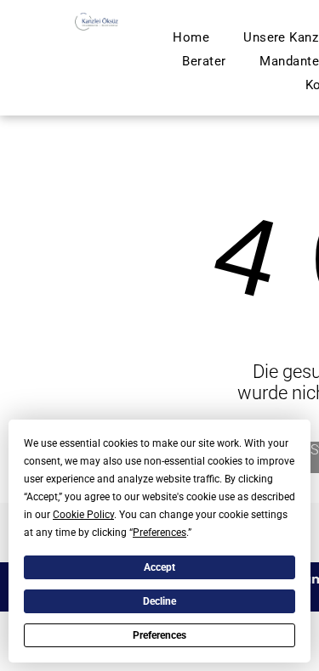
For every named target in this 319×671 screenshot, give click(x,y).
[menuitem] (191, 37)
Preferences (159, 635)
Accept (159, 567)
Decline (159, 601)
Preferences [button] (159, 532)
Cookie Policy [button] (83, 515)
